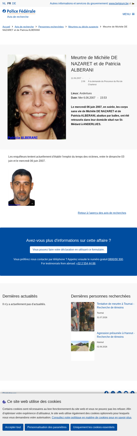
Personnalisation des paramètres (46, 427)
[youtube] (126, 393)
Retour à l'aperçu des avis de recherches (102, 212)
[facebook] (106, 393)
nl (4, 3)
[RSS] (132, 393)
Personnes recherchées (51, 26)
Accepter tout (13, 427)
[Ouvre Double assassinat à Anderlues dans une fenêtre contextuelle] (37, 97)
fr (9, 3)
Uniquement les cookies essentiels (93, 427)
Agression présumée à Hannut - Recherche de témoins (115, 335)
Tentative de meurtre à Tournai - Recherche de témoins (115, 305)
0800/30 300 (115, 259)
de (14, 3)
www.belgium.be (119, 3)
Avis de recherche (24, 26)
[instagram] (113, 393)
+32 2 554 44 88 (85, 263)
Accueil (6, 26)
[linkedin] (119, 393)
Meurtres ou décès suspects (83, 26)
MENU (127, 14)
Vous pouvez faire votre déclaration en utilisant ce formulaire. (68, 249)
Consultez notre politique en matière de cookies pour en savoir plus (91, 417)
